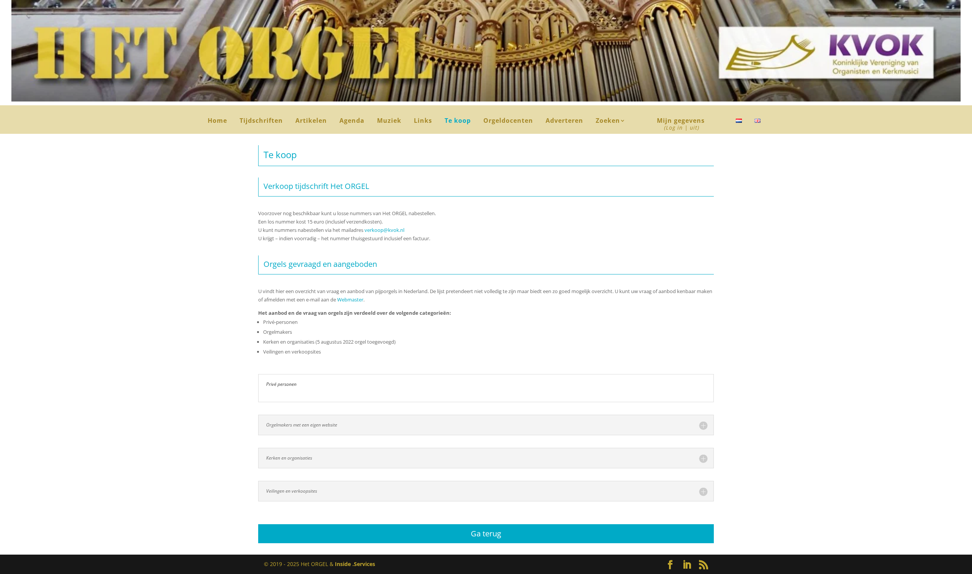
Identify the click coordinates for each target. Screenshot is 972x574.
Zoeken (611, 121)
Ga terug (486, 533)
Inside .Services (355, 564)
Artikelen (311, 121)
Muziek (389, 121)
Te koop (458, 121)
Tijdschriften (261, 121)
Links (423, 121)
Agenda (351, 121)
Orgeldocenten (508, 121)
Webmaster (350, 299)
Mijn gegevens (681, 124)
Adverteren (564, 121)
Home (217, 121)
